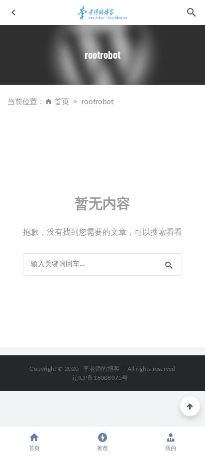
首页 (61, 102)
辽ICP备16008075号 (100, 378)
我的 (170, 448)
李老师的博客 (101, 369)
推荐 (102, 448)
